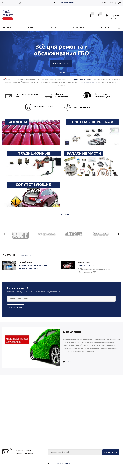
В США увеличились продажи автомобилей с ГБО (33, 266)
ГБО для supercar (86, 265)
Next (118, 234)
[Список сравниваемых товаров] (91, 16)
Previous (4, 234)
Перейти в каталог (63, 64)
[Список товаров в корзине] (112, 17)
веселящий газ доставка (80, 79)
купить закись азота (88, 82)
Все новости (26, 255)
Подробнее (71, 361)
